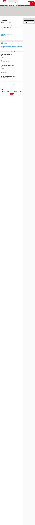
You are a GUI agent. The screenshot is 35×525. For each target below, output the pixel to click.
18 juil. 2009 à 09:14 (9, 22)
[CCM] (4, 1)
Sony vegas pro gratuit (3, 36)
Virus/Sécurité (20, 5)
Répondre (9, 51)
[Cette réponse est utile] (5, 49)
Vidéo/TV (17, 5)
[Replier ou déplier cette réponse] (22, 40)
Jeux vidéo (10, 5)
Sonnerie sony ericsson (3, 34)
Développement (5, 5)
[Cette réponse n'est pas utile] (7, 49)
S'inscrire (12, 93)
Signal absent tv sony (3, 35)
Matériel (12, 5)
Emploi (24, 5)
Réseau (15, 5)
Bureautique (2, 5)
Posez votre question (14, 51)
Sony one (2, 33)
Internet (8, 5)
